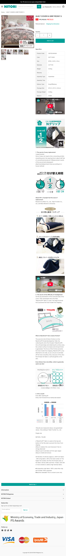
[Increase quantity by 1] (50, 35)
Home (3, 12)
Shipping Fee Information (52, 24)
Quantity (38, 31)
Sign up (25, 510)
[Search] (39, 6)
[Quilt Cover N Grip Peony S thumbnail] (3, 52)
